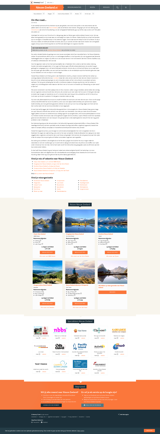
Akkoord (149, 431)
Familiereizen (83, 185)
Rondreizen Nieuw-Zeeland (41, 181)
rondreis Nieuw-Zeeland (54, 50)
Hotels (59, 189)
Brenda (77, 14)
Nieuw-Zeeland (53, 28)
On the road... (88, 14)
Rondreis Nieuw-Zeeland (105, 234)
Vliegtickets (37, 183)
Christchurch (35, 30)
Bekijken (112, 292)
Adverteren (34, 417)
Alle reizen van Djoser (112, 256)
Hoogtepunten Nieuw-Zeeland (75, 234)
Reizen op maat (38, 191)
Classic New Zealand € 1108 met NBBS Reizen (47, 162)
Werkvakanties (84, 187)
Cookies (88, 417)
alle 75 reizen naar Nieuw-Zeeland (44, 173)
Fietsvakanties (84, 181)
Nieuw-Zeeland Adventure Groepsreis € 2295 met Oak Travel (51, 171)
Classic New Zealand (39, 234)
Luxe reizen (60, 183)
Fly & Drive (37, 189)
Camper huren (38, 185)
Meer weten (80, 431)
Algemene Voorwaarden (53, 417)
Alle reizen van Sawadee (47, 307)
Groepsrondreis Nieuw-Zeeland (43, 285)
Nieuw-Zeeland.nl (38, 14)
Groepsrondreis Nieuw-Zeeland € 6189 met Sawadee (49, 168)
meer (37, 338)
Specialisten (60, 187)
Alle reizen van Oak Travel (80, 307)
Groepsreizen (60, 181)
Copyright (63, 417)
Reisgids (50, 14)
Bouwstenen (60, 185)
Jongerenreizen (84, 189)
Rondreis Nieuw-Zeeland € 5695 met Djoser (47, 166)
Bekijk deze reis (47, 252)
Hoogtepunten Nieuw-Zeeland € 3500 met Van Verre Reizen (51, 164)
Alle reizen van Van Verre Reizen (80, 256)
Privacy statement (72, 417)
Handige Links (42, 417)
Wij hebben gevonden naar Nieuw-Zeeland (111, 286)
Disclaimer (81, 417)
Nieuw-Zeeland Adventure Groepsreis (77, 285)
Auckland (56, 78)
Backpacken (37, 187)
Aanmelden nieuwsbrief (51, 405)
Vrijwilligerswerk (84, 183)
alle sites (49, 2)
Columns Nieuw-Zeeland (63, 14)
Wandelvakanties (61, 191)
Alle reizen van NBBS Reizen (47, 256)
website (44, 338)
